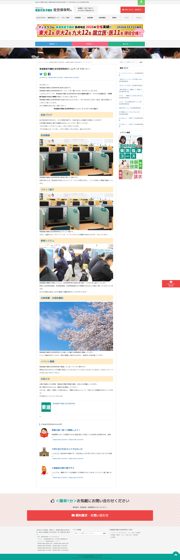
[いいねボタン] (40, 416)
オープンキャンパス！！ (126, 73)
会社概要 (113, 537)
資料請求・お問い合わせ (91, 515)
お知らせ (45, 378)
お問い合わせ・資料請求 (132, 535)
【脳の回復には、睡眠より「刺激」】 (131, 90)
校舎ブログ (46, 114)
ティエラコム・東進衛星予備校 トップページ (49, 541)
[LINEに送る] (45, 75)
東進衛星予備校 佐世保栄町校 (56, 62)
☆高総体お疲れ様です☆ (63, 467)
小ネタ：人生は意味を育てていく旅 (130, 102)
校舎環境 (78, 18)
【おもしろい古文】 (125, 85)
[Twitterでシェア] (41, 75)
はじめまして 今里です (126, 124)
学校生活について (124, 108)
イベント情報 (47, 361)
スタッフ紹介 (65, 18)
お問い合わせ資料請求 (171, 285)
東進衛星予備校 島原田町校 (44, 548)
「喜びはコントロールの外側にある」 (131, 79)
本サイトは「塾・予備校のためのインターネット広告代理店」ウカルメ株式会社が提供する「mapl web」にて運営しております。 (90, 558)
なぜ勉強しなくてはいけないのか (129, 112)
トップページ (40, 62)
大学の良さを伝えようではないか (67, 449)
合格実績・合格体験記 (52, 298)
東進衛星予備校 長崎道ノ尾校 (61, 543)
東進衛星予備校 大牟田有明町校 (60, 550)
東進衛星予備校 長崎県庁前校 (45, 543)
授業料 (114, 18)
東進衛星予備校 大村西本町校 (59, 546)
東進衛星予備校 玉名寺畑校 (44, 550)
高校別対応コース (53, 18)
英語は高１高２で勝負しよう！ (66, 430)
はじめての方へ (41, 18)
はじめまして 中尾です (126, 118)
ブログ (126, 18)
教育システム (47, 240)
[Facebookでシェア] (49, 75)
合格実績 (90, 18)
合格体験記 (102, 18)
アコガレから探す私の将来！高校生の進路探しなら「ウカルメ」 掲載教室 (90, 555)
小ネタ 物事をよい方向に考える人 (131, 96)
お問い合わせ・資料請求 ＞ (133, 10)
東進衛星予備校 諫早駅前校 (44, 546)
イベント (139, 18)
